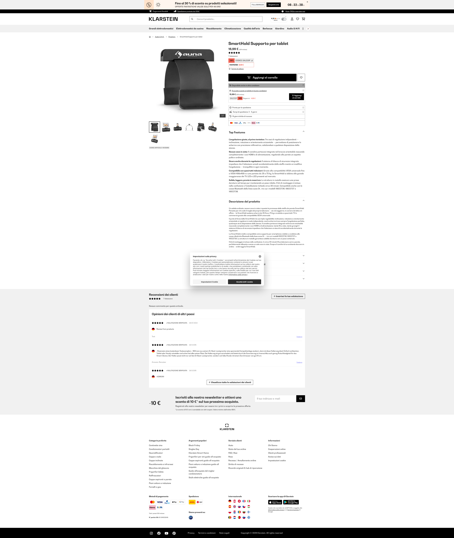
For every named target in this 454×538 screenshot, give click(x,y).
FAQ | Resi (232, 453)
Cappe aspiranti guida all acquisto (204, 460)
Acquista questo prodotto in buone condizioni (249, 91)
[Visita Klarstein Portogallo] (239, 517)
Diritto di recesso (236, 464)
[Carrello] (303, 19)
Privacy (191, 533)
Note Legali (224, 533)
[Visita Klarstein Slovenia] (244, 517)
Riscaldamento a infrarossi (161, 464)
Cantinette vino (155, 445)
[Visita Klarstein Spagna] (229, 506)
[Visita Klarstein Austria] (234, 501)
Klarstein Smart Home (199, 453)
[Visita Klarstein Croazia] (234, 512)
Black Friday (194, 445)
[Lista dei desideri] (297, 19)
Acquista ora (273, 5)
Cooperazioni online (277, 449)
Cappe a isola (155, 457)
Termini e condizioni (207, 533)
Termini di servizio (293, 510)
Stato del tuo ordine (237, 449)
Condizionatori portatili (159, 449)
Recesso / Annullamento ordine (242, 460)
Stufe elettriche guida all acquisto (204, 477)
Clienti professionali (277, 453)
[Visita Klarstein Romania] (239, 512)
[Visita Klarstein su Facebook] (159, 533)
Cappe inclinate (156, 460)
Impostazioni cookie (277, 460)
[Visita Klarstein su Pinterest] (174, 533)
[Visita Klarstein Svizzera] (239, 501)
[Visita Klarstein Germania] (229, 501)
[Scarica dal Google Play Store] (291, 502)
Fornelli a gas (155, 487)
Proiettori (172, 37)
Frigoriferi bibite (156, 472)
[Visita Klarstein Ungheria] (248, 506)
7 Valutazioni (233, 56)
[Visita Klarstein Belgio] (229, 517)
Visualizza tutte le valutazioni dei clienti (231, 382)
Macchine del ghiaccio (159, 468)
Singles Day (194, 449)
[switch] (284, 19)
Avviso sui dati (274, 457)
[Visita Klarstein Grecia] (248, 517)
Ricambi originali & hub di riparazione (245, 468)
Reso (230, 457)
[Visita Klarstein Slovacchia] (239, 506)
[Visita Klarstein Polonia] (229, 512)
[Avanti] (308, 28)
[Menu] (285, 17)
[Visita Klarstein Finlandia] (248, 512)
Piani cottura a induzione (160, 483)
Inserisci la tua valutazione (289, 296)
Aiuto (230, 445)
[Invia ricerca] (192, 19)
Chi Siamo (272, 445)
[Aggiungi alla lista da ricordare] (301, 77)
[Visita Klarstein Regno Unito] (234, 506)
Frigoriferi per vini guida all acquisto (205, 457)
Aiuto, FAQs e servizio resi (295, 11)
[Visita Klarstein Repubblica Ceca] (244, 506)
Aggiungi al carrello (264, 77)
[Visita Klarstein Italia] (248, 501)
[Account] (292, 19)
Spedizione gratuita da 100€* (188, 11)
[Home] (152, 37)
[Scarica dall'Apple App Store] (275, 502)
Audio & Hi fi (159, 37)
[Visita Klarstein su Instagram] (151, 533)
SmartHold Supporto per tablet (191, 37)
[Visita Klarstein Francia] (244, 501)
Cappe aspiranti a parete (160, 479)
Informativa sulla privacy (276, 510)
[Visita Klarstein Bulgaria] (244, 512)
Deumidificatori (156, 453)
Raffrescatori (155, 475)
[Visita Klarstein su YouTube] (166, 533)
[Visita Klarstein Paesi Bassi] (234, 517)
